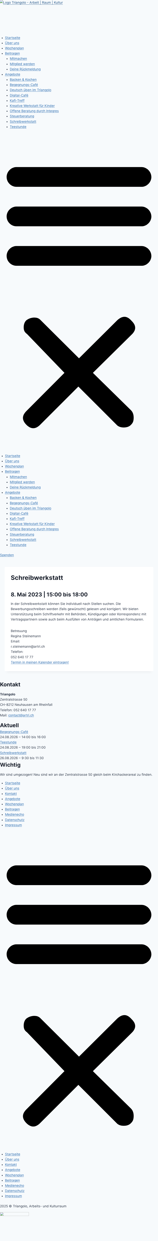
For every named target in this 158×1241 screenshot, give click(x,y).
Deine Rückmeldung (25, 69)
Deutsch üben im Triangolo (30, 90)
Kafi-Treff (17, 100)
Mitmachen (18, 58)
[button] (79, 293)
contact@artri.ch (21, 715)
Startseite (12, 38)
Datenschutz (14, 820)
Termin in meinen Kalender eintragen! (40, 662)
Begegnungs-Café (24, 85)
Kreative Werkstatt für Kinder (32, 106)
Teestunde (18, 127)
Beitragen (12, 53)
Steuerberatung (22, 116)
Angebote (12, 74)
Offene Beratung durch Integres (34, 111)
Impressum (13, 825)
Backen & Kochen (23, 79)
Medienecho (14, 814)
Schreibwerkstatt (23, 121)
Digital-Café (19, 95)
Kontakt (11, 794)
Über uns (12, 43)
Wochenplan (14, 48)
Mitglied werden (22, 64)
